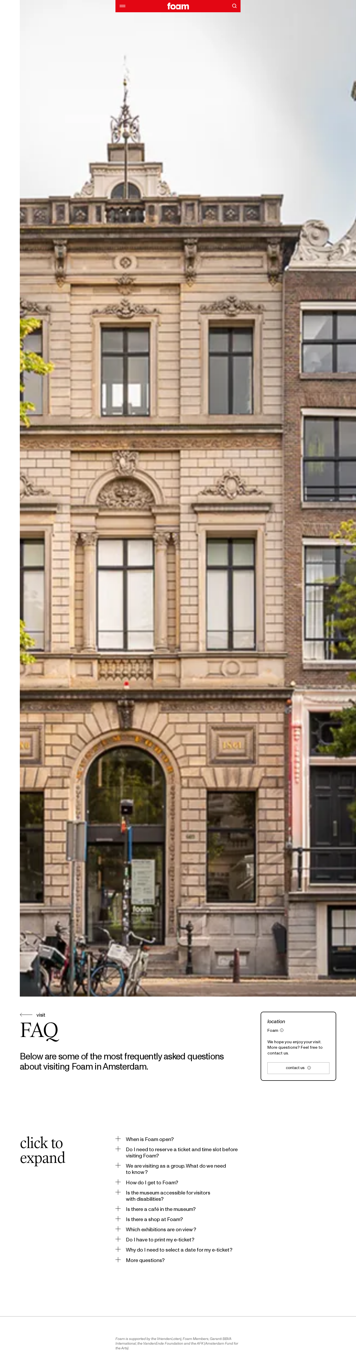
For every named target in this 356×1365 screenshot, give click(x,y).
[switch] (144, 1139)
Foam (272, 1030)
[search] (234, 5)
